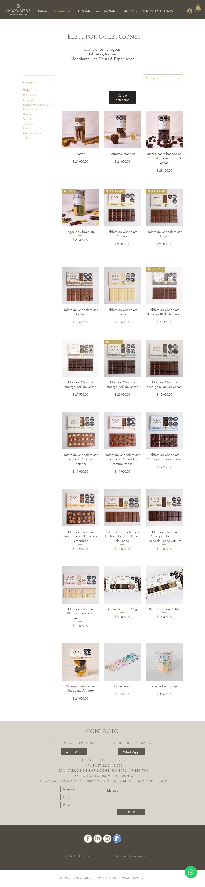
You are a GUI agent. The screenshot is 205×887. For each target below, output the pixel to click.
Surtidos (28, 119)
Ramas (27, 114)
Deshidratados (32, 133)
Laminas (28, 128)
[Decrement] (64, 170)
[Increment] (95, 170)
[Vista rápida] (80, 129)
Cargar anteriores (122, 98)
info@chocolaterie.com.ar (104, 760)
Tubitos (27, 138)
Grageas (28, 100)
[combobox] (163, 78)
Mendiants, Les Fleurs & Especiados (38, 107)
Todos (27, 90)
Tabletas (28, 124)
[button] (198, 7)
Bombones (30, 95)
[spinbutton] (80, 170)
